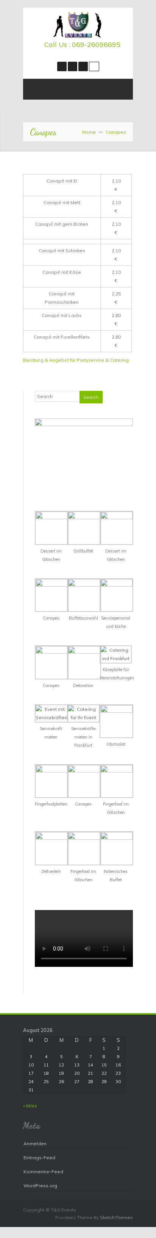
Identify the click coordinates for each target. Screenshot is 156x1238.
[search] (94, 66)
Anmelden (35, 1143)
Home (89, 132)
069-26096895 (96, 44)
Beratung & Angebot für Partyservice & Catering (76, 360)
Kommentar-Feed (43, 1171)
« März (30, 1105)
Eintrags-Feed (39, 1157)
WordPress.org (40, 1185)
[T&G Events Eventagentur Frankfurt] (77, 36)
